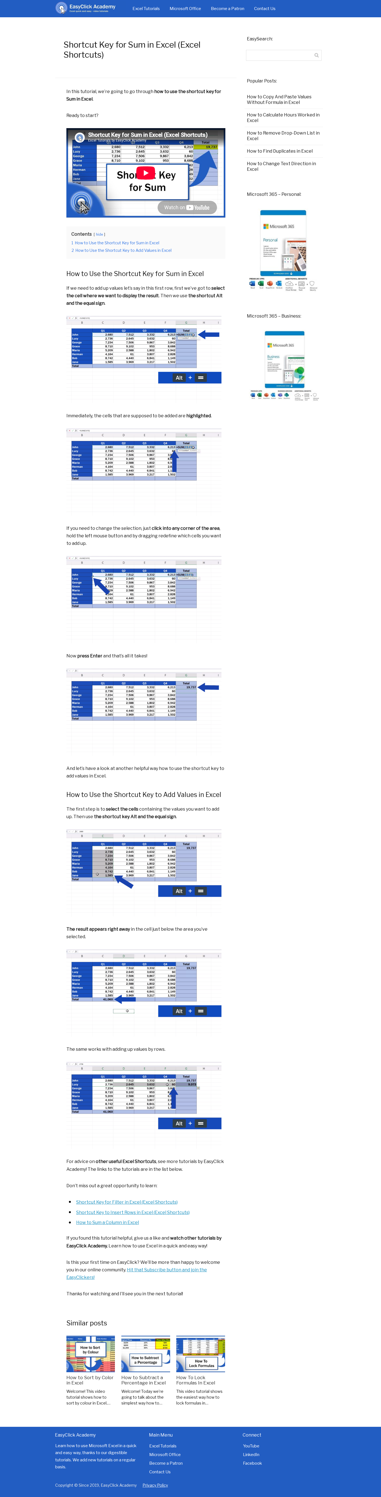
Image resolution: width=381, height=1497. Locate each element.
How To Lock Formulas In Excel (195, 1380)
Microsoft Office (185, 8)
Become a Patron (227, 8)
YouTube (251, 1446)
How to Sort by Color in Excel (90, 1380)
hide (99, 234)
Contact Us (265, 8)
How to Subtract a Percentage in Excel (143, 1380)
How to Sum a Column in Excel (107, 1222)
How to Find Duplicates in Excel (280, 151)
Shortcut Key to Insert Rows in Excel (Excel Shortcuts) (133, 1212)
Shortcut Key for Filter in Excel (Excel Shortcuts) (127, 1202)
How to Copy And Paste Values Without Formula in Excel (279, 99)
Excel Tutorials (146, 8)
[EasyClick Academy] (90, 8)
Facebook (252, 1463)
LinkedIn (251, 1454)
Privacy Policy (155, 1485)
